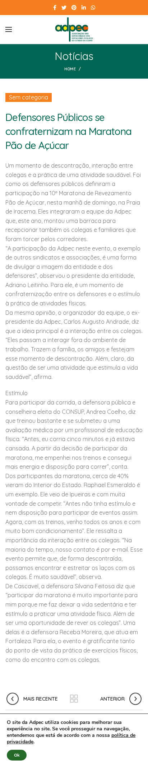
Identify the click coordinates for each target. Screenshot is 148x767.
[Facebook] (55, 7)
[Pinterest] (74, 7)
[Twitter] (64, 7)
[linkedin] (83, 7)
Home (70, 68)
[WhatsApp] (93, 7)
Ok (16, 755)
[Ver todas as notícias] (74, 698)
